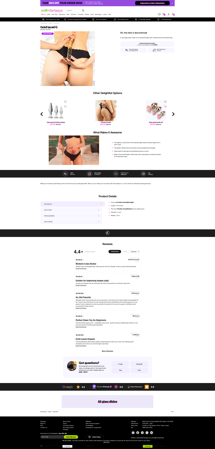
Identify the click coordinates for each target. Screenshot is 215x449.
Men (68, 14)
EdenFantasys (44, 23)
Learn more (106, 442)
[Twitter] (147, 433)
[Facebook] (138, 433)
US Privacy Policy (68, 425)
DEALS (43, 14)
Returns (42, 423)
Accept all (147, 446)
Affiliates (88, 421)
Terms (65, 423)
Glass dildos (56, 23)
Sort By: (125, 251)
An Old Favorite (83, 297)
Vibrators (62, 14)
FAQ (139, 370)
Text (120, 370)
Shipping (43, 421)
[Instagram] (133, 433)
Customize (67, 446)
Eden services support (92, 423)
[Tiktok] (142, 433)
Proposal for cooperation (93, 427)
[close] (172, 3)
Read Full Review (81, 268)
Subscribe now (71, 437)
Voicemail (139, 364)
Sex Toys (55, 14)
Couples (81, 14)
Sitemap (65, 429)
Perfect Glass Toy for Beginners (91, 320)
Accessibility (89, 425)
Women (73, 14)
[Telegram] (151, 433)
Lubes (105, 14)
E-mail (120, 364)
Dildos (87, 14)
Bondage (98, 14)
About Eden (66, 421)
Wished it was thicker (86, 264)
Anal (92, 14)
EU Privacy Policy (68, 427)
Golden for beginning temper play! (92, 280)
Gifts (48, 14)
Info (109, 14)
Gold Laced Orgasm (85, 339)
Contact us (43, 427)
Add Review (115, 251)
